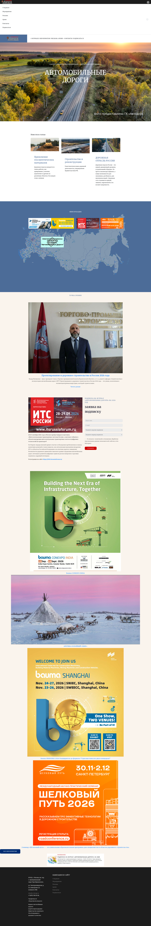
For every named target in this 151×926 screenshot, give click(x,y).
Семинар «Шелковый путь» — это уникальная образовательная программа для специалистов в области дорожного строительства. (75, 847)
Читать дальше (75, 386)
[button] (148, 2)
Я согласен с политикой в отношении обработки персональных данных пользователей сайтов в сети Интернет (101, 441)
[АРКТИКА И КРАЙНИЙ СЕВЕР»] (75, 609)
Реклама (5, 15)
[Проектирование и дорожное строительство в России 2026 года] (75, 337)
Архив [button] (4, 19)
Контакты (6, 23)
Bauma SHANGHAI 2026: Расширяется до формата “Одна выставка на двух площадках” (75, 758)
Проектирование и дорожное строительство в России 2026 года (75, 375)
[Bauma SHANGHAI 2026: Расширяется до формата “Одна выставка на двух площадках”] (75, 702)
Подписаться (7, 27)
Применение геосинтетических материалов (44, 160)
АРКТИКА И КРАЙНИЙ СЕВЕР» (75, 646)
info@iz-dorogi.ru (33, 893)
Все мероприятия (10, 851)
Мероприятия (7, 11)
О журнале (6, 7)
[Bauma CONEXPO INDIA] (75, 521)
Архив (54, 887)
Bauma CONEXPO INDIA (75, 573)
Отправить (90, 448)
